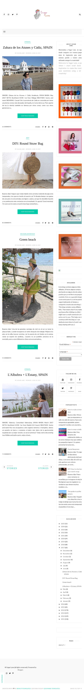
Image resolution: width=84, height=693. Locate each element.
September (67, 560)
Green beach (27, 239)
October (66, 556)
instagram (71, 382)
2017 (63, 548)
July (64, 566)
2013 (63, 613)
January (65, 601)
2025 (63, 524)
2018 (63, 544)
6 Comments (6, 126)
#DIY (27, 138)
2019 (63, 542)
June (64, 568)
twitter (62, 391)
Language (63, 352)
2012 (63, 616)
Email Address (65, 344)
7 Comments (6, 454)
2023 (63, 530)
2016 (63, 604)
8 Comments (6, 222)
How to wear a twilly (74, 429)
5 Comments (6, 358)
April (64, 592)
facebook (79, 382)
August (65, 562)
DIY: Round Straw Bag (27, 143)
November (66, 554)
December (66, 550)
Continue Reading (27, 115)
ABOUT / (62, 645)
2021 (63, 536)
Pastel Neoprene (73, 449)
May (64, 589)
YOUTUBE (62, 382)
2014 (63, 610)
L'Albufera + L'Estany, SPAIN (28, 374)
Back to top (75, 688)
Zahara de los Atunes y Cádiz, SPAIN (27, 47)
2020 (63, 538)
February (66, 598)
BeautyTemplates (24, 688)
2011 (63, 619)
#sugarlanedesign (27, 234)
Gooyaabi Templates (52, 688)
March (65, 595)
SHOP (79, 391)
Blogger (20, 670)
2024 (63, 526)
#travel (28, 42)
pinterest (71, 391)
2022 (63, 532)
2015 (63, 607)
